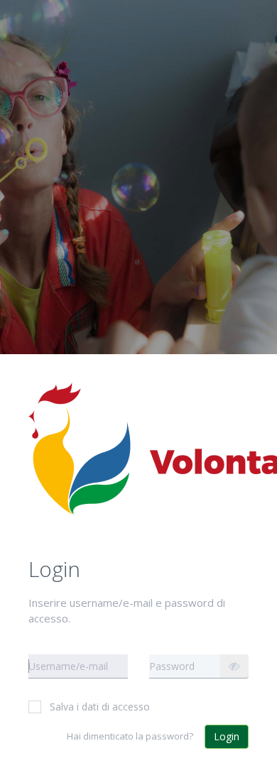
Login (226, 736)
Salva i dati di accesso (100, 706)
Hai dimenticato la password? (130, 736)
